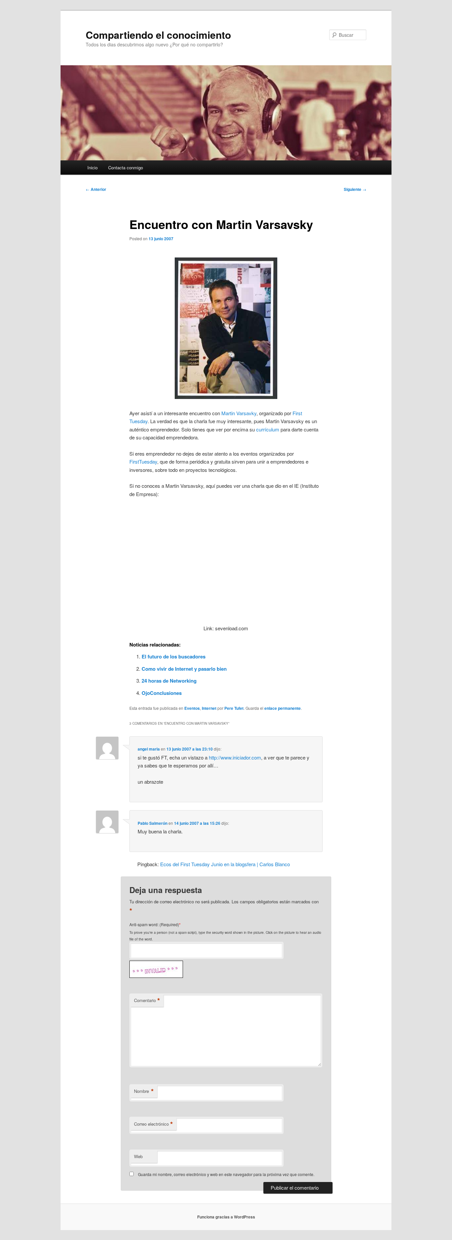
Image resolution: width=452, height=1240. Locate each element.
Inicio (92, 167)
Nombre (144, 1091)
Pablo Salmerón (152, 823)
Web (138, 1156)
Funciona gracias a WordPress (226, 1217)
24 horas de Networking (169, 680)
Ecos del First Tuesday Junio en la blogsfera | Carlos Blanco (225, 864)
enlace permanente (282, 708)
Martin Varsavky (238, 413)
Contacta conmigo (125, 167)
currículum (267, 429)
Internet (209, 708)
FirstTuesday (143, 461)
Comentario (147, 1000)
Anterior (96, 189)
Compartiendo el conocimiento (158, 35)
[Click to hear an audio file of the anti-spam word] (156, 962)
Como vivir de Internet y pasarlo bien (184, 668)
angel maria (149, 749)
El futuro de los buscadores (173, 656)
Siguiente (355, 189)
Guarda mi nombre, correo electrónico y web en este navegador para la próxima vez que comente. (226, 1174)
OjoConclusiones (162, 693)
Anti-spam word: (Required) (154, 924)
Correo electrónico (153, 1124)
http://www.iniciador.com (235, 757)
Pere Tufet (234, 708)
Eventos (192, 708)
